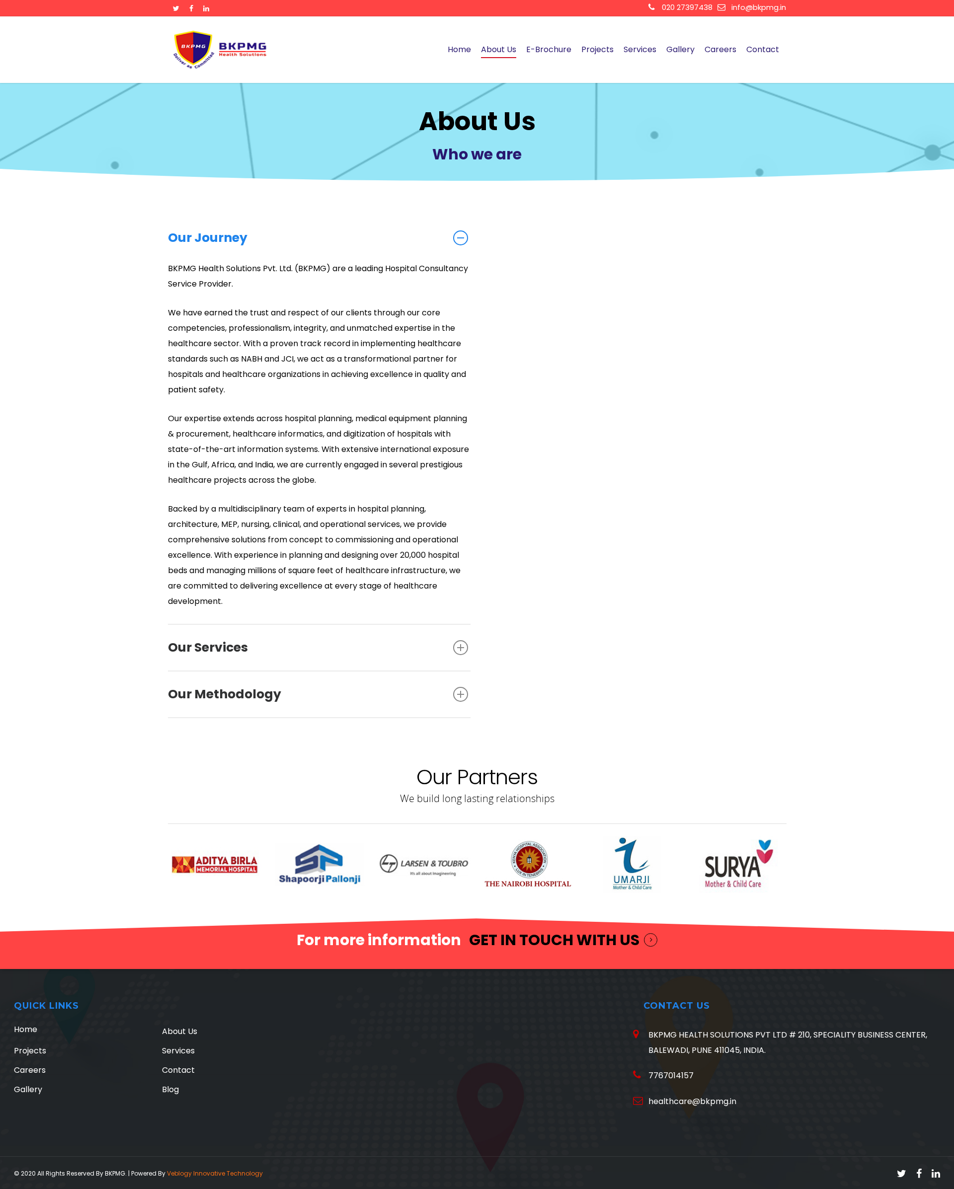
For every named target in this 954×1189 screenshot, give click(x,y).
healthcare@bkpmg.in (692, 1101)
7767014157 (671, 1075)
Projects (597, 49)
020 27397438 (686, 7)
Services (640, 49)
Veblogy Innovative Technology (215, 1173)
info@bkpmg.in (758, 7)
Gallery (680, 49)
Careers (720, 49)
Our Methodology (224, 694)
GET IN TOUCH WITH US (554, 940)
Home (459, 49)
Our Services (208, 647)
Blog (170, 1089)
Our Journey (207, 237)
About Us (498, 49)
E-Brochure (548, 49)
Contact (762, 49)
